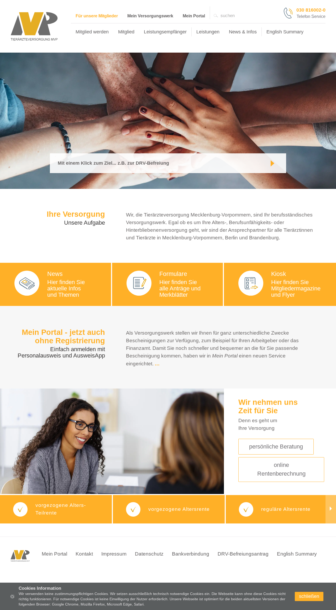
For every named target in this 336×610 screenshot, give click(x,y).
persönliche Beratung (276, 446)
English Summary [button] (284, 31)
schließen (309, 596)
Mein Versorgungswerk (150, 16)
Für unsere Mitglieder (97, 16)
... (157, 363)
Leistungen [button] (207, 31)
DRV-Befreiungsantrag (243, 554)
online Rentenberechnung (281, 469)
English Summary (297, 554)
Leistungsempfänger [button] (165, 31)
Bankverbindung (190, 554)
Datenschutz (149, 554)
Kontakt (84, 554)
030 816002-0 (311, 10)
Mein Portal (194, 16)
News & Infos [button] (243, 31)
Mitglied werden (92, 31)
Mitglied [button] (126, 31)
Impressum (114, 554)
